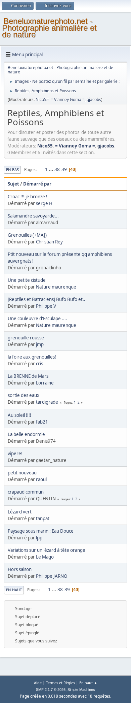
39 (64, 169)
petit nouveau (22, 473)
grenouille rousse (26, 338)
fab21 (42, 422)
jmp (40, 344)
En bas (12, 169)
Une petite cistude (27, 280)
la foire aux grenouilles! (32, 357)
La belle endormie (26, 434)
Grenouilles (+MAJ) (27, 235)
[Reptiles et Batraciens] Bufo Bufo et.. (46, 299)
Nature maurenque (56, 287)
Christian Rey (49, 242)
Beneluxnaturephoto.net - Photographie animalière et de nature (49, 27)
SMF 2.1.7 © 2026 (51, 690)
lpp (39, 538)
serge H (44, 203)
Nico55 (42, 99)
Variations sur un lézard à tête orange (46, 550)
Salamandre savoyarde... (33, 216)
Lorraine (45, 383)
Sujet (13, 184)
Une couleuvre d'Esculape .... (37, 318)
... (51, 169)
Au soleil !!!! (19, 415)
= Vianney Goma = (68, 99)
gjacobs (94, 99)
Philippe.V (46, 306)
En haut (14, 589)
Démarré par (37, 184)
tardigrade (47, 402)
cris (39, 364)
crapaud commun (26, 492)
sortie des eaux (23, 395)
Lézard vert (20, 512)
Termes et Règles (60, 682)
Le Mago (45, 557)
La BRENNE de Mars (28, 376)
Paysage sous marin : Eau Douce (41, 531)
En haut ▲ (88, 682)
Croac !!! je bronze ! (27, 197)
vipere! (15, 453)
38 (57, 169)
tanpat (42, 518)
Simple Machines (81, 690)
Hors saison (20, 569)
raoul (41, 479)
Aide (38, 682)
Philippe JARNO (51, 576)
